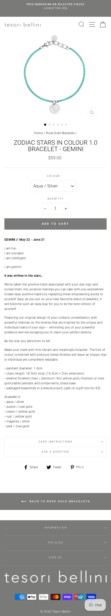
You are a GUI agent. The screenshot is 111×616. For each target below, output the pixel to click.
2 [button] (50, 125)
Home (38, 133)
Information (55, 527)
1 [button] (45, 125)
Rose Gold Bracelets (60, 133)
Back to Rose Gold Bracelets (59, 501)
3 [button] (54, 125)
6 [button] (66, 125)
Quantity (55, 198)
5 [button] (62, 125)
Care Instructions (56, 441)
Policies (55, 542)
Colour (53, 176)
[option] (55, 7)
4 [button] (58, 125)
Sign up (55, 557)
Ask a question (55, 451)
